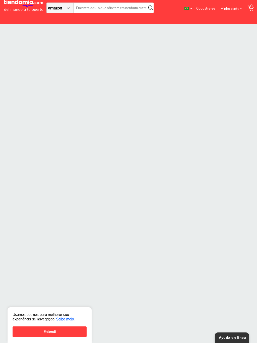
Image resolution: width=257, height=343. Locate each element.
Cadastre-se (205, 8)
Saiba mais (65, 319)
